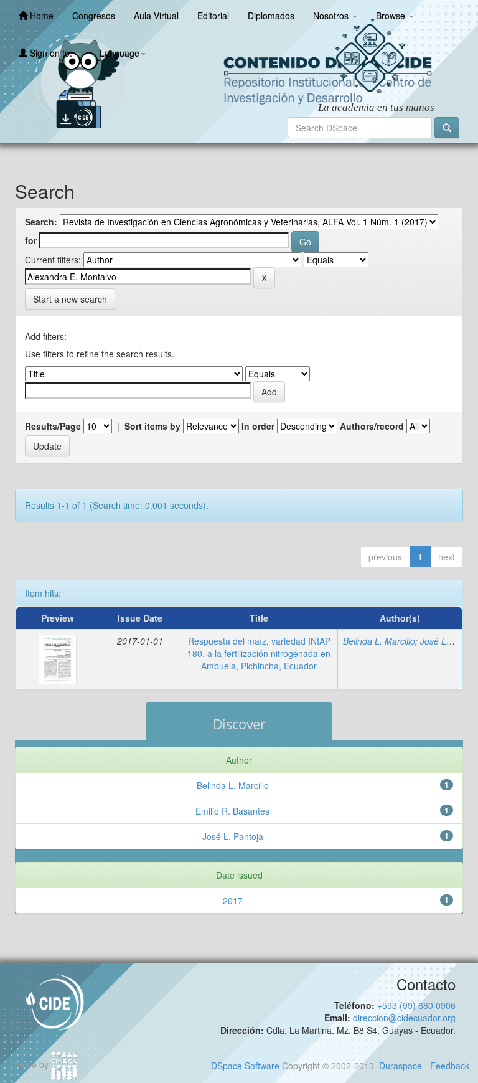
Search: (41, 221)
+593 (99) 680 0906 (416, 1005)
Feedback (449, 1065)
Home (40, 15)
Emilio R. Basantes (232, 811)
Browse (392, 15)
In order (257, 426)
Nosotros (332, 15)
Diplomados (271, 15)
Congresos (93, 15)
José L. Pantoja (232, 836)
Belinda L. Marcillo (379, 641)
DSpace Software (245, 1065)
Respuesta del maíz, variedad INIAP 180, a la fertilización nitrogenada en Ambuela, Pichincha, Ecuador (258, 653)
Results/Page (53, 426)
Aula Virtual (156, 15)
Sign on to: (51, 53)
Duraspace (400, 1065)
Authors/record (372, 426)
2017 (233, 900)
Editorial (213, 15)
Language (119, 53)
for (31, 240)
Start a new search (70, 299)
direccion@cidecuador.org (404, 1017)
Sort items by (152, 426)
